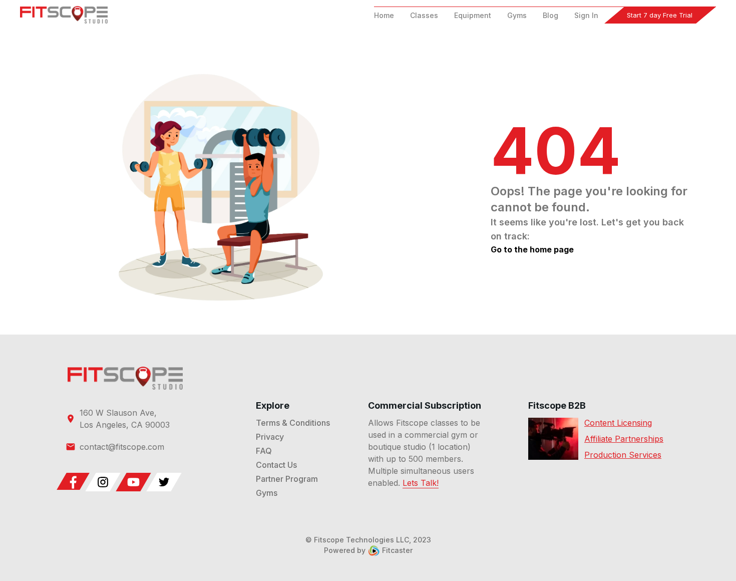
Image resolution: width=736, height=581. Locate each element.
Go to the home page (532, 249)
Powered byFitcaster (368, 550)
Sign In (586, 15)
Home (384, 15)
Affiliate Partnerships (623, 439)
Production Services (622, 455)
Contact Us (276, 465)
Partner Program (287, 479)
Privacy (270, 437)
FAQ (264, 451)
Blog (550, 15)
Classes (424, 15)
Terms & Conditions (293, 423)
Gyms (517, 15)
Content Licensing (618, 423)
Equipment (472, 15)
